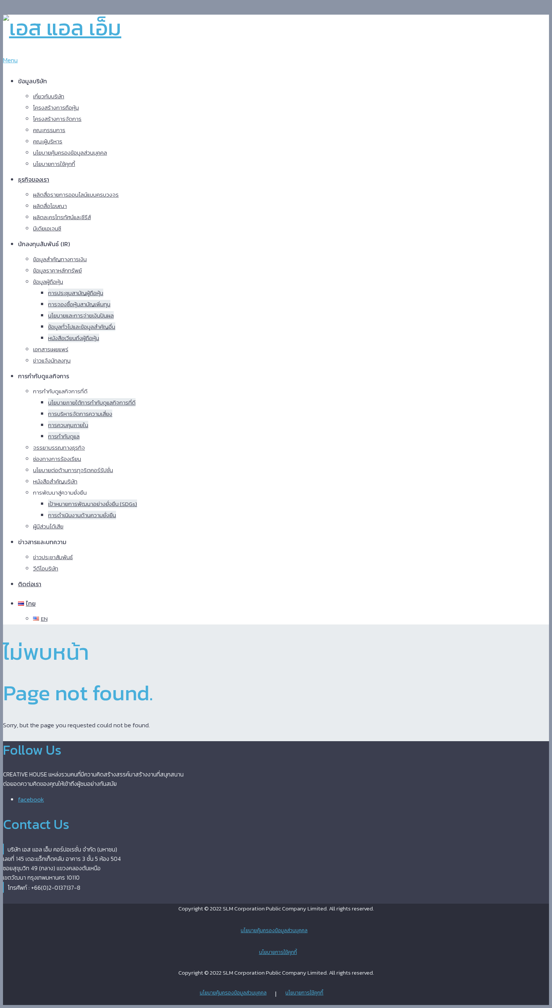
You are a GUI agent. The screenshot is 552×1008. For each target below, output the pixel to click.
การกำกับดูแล (64, 436)
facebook (31, 799)
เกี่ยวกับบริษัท (48, 96)
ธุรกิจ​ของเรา (33, 179)
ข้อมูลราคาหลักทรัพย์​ (57, 270)
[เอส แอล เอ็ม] (62, 27)
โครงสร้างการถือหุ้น (56, 107)
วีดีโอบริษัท (45, 568)
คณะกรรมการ (49, 130)
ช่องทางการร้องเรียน (57, 458)
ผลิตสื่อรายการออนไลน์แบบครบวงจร (76, 194)
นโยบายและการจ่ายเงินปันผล (81, 315)
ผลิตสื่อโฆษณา (50, 206)
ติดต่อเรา (29, 583)
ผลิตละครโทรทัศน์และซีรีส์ (62, 217)
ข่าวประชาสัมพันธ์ (53, 557)
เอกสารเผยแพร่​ (50, 349)
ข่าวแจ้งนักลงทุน (52, 360)
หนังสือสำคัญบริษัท (55, 481)
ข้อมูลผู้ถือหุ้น (48, 281)
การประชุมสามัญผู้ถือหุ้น (75, 293)
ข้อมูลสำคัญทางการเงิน (60, 259)
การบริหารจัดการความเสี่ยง (80, 413)
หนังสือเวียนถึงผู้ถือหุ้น (73, 338)
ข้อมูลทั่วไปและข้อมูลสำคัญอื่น (81, 326)
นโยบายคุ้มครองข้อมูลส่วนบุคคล (70, 152)
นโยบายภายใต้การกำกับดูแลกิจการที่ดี (92, 402)
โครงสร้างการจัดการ (57, 118)
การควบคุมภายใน (68, 425)
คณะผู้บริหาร (47, 141)
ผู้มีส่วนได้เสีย (48, 526)
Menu (10, 60)
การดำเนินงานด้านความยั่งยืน (82, 515)
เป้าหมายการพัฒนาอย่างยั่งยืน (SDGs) (92, 503)
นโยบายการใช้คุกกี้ (54, 163)
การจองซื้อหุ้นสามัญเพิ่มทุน (79, 304)
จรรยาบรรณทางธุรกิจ (59, 447)
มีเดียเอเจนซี (47, 228)
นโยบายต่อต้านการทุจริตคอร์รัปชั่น (73, 470)
